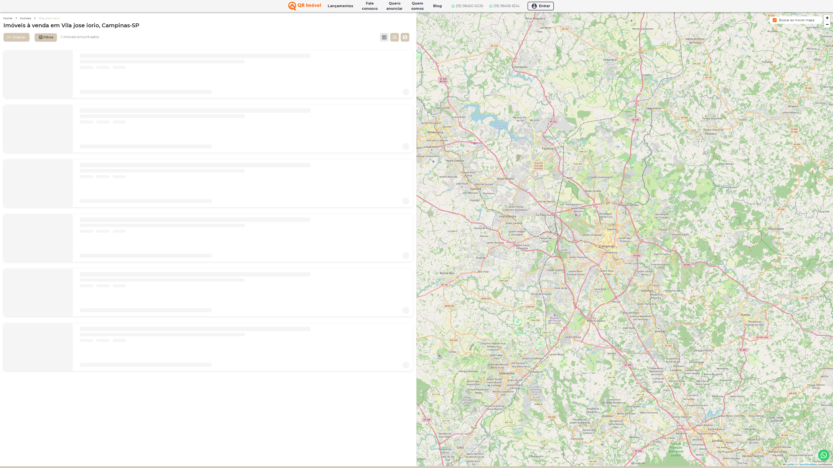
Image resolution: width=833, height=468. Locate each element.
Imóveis (25, 18)
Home (7, 18)
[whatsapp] (823, 455)
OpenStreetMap (808, 464)
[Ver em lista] (394, 37)
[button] (827, 18)
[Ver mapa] (405, 37)
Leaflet (789, 464)
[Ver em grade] (384, 37)
